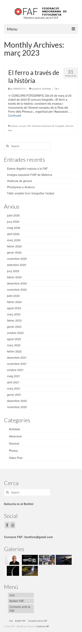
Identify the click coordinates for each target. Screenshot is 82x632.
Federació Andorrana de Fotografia (48, 126)
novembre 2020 (17, 407)
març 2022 (13, 345)
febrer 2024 (14, 302)
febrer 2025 (14, 277)
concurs (22, 126)
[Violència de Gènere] (29, 560)
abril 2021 (13, 382)
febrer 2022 (14, 351)
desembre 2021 (17, 357)
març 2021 (13, 388)
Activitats (46, 88)
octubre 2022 (15, 333)
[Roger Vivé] (29, 571)
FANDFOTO (19, 88)
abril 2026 (13, 234)
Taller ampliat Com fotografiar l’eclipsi (30, 193)
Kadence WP (43, 626)
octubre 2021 (15, 370)
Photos (13, 451)
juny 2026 (13, 221)
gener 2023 (14, 327)
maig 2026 (13, 228)
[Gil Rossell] (12, 571)
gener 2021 (14, 395)
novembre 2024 (17, 289)
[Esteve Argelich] (12, 560)
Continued (14, 115)
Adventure (15, 436)
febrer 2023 (14, 320)
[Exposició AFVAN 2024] (46, 560)
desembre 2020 (17, 401)
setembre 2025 (16, 265)
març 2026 (13, 240)
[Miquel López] (63, 560)
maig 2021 (13, 376)
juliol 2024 (13, 296)
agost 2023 (14, 308)
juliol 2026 (13, 215)
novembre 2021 (17, 364)
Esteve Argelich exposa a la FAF (27, 168)
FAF (29, 126)
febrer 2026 (14, 246)
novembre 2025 (17, 259)
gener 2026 (14, 252)
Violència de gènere (19, 181)
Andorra (14, 126)
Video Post (15, 458)
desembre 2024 (17, 283)
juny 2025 (13, 271)
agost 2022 (14, 339)
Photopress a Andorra (21, 187)
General (14, 443)
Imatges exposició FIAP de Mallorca (29, 175)
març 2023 (13, 314)
